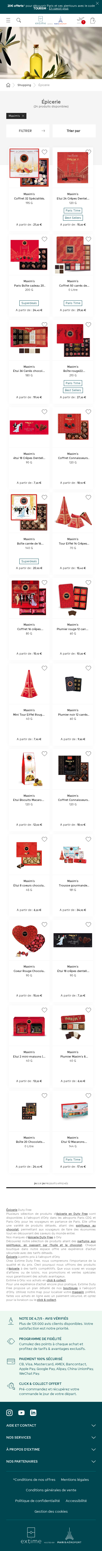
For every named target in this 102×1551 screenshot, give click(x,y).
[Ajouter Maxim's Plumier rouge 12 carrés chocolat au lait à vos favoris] (88, 583)
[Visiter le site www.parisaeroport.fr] (50, 1535)
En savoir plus (59, 8)
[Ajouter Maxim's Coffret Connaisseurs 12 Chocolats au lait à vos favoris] (88, 412)
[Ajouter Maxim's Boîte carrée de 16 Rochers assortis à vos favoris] (44, 497)
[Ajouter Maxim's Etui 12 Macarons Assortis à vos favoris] (88, 1096)
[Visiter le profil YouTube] (21, 1413)
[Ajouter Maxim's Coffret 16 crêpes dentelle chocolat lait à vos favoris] (44, 583)
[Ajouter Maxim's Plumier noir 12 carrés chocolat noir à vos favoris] (88, 668)
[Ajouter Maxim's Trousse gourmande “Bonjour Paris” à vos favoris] (88, 839)
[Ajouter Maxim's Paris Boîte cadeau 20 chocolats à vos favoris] (44, 239)
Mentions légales (75, 1480)
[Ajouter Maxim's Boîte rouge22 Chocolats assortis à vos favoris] (88, 325)
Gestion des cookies (51, 1511)
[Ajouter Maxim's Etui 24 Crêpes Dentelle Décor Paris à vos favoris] (88, 152)
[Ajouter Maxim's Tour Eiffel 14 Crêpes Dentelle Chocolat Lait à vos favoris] (88, 497)
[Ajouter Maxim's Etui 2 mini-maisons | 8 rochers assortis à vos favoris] (44, 1010)
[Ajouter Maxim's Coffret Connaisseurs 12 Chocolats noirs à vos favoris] (88, 754)
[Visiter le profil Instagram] (9, 1413)
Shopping (24, 85)
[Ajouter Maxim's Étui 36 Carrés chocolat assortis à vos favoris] (44, 325)
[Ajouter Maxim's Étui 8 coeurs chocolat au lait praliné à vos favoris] (44, 839)
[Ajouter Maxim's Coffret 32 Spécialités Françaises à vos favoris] (44, 152)
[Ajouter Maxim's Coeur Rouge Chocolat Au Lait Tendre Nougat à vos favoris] (44, 924)
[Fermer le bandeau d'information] (97, 3)
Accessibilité (76, 1501)
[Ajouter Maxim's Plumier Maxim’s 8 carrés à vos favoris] (88, 1010)
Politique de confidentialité (37, 1501)
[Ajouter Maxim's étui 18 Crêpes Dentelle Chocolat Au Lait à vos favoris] (44, 412)
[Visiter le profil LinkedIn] (33, 1413)
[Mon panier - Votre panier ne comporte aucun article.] (93, 20)
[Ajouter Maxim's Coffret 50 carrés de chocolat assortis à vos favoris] (88, 239)
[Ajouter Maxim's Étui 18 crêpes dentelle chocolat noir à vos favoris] (88, 924)
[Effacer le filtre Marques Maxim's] (23, 116)
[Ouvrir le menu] (8, 20)
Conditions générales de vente (51, 1490)
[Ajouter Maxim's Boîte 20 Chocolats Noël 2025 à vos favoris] (44, 1096)
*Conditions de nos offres (34, 1480)
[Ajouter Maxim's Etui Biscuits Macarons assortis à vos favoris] (44, 754)
